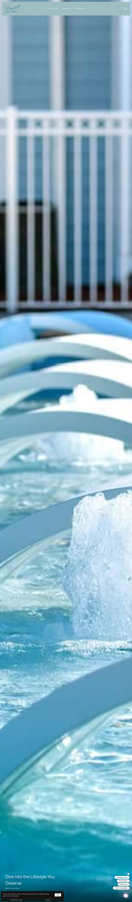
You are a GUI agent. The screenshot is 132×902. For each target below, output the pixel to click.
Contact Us (48, 900)
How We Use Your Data (16, 900)
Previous (121, 895)
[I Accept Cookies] (62, 893)
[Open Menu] (126, 8)
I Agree (58, 895)
